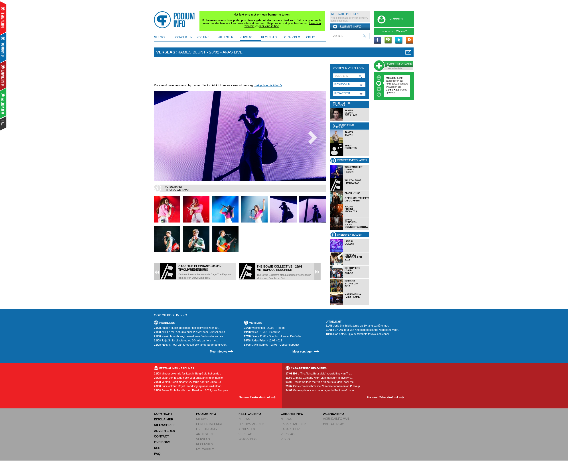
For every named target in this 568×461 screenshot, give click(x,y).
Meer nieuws (218, 351)
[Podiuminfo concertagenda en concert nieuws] (3, 47)
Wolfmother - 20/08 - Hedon (264, 328)
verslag (246, 37)
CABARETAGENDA (293, 424)
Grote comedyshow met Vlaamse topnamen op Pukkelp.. (323, 386)
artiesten (225, 37)
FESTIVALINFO (250, 414)
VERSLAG (203, 439)
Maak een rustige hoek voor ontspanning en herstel (188, 377)
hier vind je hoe (269, 26)
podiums (203, 37)
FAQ (157, 453)
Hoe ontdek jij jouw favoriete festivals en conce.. (358, 334)
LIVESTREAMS (206, 429)
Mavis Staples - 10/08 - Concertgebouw (271, 344)
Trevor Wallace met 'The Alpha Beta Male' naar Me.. (320, 382)
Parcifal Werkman (177, 189)
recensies (269, 37)
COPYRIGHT (163, 414)
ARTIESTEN (204, 434)
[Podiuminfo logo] (175, 19)
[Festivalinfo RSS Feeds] (409, 40)
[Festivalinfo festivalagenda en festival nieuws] (3, 18)
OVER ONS (162, 442)
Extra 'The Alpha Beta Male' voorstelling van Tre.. (319, 373)
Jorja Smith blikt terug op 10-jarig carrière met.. (186, 340)
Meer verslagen (302, 351)
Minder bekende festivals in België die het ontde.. (187, 373)
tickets (309, 37)
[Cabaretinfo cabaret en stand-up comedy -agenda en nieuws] (3, 75)
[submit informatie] (350, 26)
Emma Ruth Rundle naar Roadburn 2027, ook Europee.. (191, 390)
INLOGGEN (396, 19)
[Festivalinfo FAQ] (3, 123)
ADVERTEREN (164, 431)
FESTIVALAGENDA (251, 424)
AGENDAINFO (333, 414)
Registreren (387, 31)
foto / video (291, 37)
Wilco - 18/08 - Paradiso (262, 332)
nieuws (159, 37)
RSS (157, 448)
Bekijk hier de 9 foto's (268, 85)
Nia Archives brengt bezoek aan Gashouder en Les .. (189, 336)
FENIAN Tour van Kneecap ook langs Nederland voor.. (190, 344)
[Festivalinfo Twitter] (398, 40)
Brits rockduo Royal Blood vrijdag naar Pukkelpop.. (188, 386)
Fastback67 (392, 78)
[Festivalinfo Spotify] (388, 40)
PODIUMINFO (206, 414)
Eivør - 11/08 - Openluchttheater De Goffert (273, 336)
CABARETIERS (291, 429)
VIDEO (285, 439)
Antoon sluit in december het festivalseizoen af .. (186, 328)
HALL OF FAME (333, 424)
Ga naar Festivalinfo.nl (254, 397)
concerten (183, 37)
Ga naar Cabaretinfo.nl (382, 397)
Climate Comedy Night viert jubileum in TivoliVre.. (319, 377)
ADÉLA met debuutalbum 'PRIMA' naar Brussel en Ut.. (190, 332)
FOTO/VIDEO (205, 449)
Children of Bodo (396, 83)
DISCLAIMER (163, 419)
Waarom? (401, 31)
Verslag (166, 52)
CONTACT (161, 436)
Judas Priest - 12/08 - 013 (263, 340)
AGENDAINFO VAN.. (337, 418)
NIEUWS (202, 419)
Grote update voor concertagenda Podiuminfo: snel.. (321, 390)
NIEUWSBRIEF (165, 425)
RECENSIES (204, 444)
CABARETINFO (292, 414)
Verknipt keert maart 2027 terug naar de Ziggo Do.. (188, 382)
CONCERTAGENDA (209, 424)
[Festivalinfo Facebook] (377, 40)
